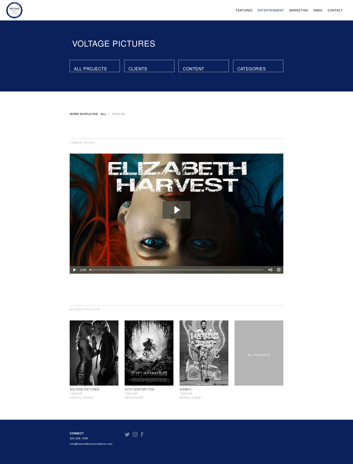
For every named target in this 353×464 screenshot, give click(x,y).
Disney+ (186, 389)
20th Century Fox (139, 389)
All (103, 114)
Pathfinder (134, 397)
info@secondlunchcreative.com (91, 444)
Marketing (298, 10)
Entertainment (271, 10)
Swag (318, 10)
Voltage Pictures (113, 43)
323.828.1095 (79, 438)
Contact (335, 10)
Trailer (118, 114)
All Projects (90, 69)
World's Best (191, 397)
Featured (244, 10)
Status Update (82, 397)
